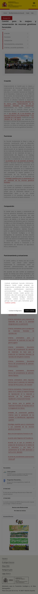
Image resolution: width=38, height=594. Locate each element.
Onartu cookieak (29, 311)
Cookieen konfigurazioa (15, 311)
